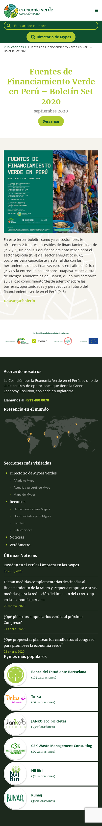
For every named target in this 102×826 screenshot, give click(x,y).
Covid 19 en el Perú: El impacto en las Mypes (41, 565)
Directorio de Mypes (53, 37)
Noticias (17, 537)
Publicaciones (23, 530)
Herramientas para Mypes (32, 509)
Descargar (51, 121)
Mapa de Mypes (25, 494)
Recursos (17, 502)
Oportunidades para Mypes (32, 516)
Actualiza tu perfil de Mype (32, 487)
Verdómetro (20, 545)
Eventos (19, 523)
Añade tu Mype (24, 480)
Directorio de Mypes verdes (33, 473)
